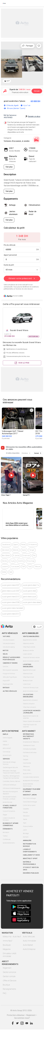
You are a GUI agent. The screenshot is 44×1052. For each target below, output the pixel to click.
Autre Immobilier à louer (30, 691)
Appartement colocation (30, 700)
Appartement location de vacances (30, 717)
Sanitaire (25, 837)
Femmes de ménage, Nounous (9, 763)
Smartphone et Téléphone (31, 742)
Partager (29, 46)
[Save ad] (31, 410)
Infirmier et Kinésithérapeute (11, 788)
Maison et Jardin (30, 795)
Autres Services (7, 802)
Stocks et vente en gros (31, 868)
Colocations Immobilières (28, 696)
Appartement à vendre (30, 640)
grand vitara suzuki (29, 597)
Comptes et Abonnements (31, 777)
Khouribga (30, 561)
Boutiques (7, 945)
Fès (34, 555)
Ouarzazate (15, 566)
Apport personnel (10, 255)
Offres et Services (9, 981)
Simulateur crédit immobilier (9, 954)
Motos (5, 650)
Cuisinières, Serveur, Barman (11, 781)
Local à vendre (27, 654)
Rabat (23, 544)
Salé (10, 572)
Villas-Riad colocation (29, 707)
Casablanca (6, 544)
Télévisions (26, 766)
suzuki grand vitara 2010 (11, 614)
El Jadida (16, 555)
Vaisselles (26, 809)
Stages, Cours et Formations (10, 807)
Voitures (6, 636)
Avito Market (28, 945)
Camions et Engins (10, 663)
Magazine (6, 949)
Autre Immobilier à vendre (31, 661)
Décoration (26, 816)
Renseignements (9, 989)
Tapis (24, 823)
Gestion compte (9, 976)
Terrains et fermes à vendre (31, 657)
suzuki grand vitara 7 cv (31, 585)
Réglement (30, 1015)
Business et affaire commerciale (10, 824)
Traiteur (5, 836)
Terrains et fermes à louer (30, 687)
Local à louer (27, 684)
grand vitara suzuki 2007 (11, 591)
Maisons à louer (28, 673)
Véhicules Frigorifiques (10, 677)
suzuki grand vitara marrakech (12, 608)
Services (6, 759)
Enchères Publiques (31, 873)
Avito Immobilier (29, 941)
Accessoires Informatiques (31, 780)
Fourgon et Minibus (9, 673)
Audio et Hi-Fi (27, 773)
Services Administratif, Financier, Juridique (10, 798)
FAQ (4, 993)
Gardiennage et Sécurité (10, 767)
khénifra (21, 561)
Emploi (5, 734)
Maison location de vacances (31, 721)
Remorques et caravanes (10, 670)
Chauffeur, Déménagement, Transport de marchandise (11, 777)
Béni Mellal (6, 555)
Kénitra (4, 561)
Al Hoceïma (33, 544)
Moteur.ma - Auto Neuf (12, 936)
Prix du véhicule (9, 245)
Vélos (5, 654)
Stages (5, 815)
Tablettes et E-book (29, 745)
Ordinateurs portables (29, 749)
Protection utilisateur (16, 1015)
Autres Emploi (7, 755)
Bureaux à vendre (28, 650)
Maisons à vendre (28, 643)
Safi (23, 566)
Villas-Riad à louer (28, 677)
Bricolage (26, 833)
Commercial (6, 752)
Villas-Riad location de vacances (29, 726)
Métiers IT (6, 745)
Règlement (7, 968)
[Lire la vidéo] (11, 475)
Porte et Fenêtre (28, 826)
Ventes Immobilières (31, 636)
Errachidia (26, 555)
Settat (4, 572)
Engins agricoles (8, 684)
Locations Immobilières (28, 666)
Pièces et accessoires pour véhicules (11, 658)
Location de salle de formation (9, 819)
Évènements (8, 829)
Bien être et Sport (30, 858)
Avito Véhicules (29, 936)
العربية (39, 627)
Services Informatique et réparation (10, 793)
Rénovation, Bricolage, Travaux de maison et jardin (11, 772)
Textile (25, 819)
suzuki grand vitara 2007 (11, 585)
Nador (24, 550)
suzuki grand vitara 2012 (11, 597)
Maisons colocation (29, 703)
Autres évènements (9, 843)
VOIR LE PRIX (23, 363)
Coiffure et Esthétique (9, 785)
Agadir (15, 544)
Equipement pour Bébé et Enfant (31, 790)
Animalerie (27, 840)
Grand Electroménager (30, 802)
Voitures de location (9, 643)
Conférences (6, 839)
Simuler (37, 91)
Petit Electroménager (29, 798)
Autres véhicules (10, 691)
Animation (6, 832)
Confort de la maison (29, 805)
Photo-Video (26, 770)
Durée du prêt (9, 265)
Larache (5, 566)
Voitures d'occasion (8, 640)
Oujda (12, 561)
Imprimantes (27, 763)
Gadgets (25, 759)
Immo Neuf (7, 941)
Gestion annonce (9, 972)
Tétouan (37, 566)
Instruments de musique (29, 845)
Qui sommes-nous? (22, 1018)
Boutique (6, 985)
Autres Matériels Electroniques (28, 785)
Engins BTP (6, 680)
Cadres (5, 741)
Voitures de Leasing (9, 647)
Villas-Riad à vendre (29, 647)
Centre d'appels (7, 738)
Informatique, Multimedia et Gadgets (28, 736)
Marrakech (6, 550)
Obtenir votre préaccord (20, 278)
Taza (29, 566)
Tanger (31, 550)
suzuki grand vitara (29, 591)
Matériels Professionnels (29, 863)
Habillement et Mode (31, 855)
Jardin (25, 830)
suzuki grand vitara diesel (32, 602)
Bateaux (6, 687)
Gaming (25, 756)
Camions (5, 666)
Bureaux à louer (28, 680)
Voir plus (9, 167)
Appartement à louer (29, 670)
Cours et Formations (9, 811)
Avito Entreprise (29, 949)
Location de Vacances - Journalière (32, 712)
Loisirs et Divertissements (30, 850)
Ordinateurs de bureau (30, 752)
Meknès (16, 550)
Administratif (7, 748)
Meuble (25, 812)
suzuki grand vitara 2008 (11, 602)
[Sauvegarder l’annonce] (38, 45)
